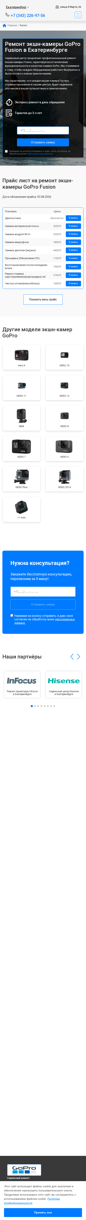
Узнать (73, 218)
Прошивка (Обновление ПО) (22, 258)
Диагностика (13, 218)
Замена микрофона (17, 242)
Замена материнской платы (22, 226)
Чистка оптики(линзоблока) (22, 283)
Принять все (43, 1212)
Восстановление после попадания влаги (26, 266)
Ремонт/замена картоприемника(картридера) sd (25, 275)
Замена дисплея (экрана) (20, 250)
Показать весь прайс (43, 299)
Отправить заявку (43, 142)
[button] (72, 656)
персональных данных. (40, 153)
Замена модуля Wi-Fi (17, 234)
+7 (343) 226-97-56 (28, 15)
